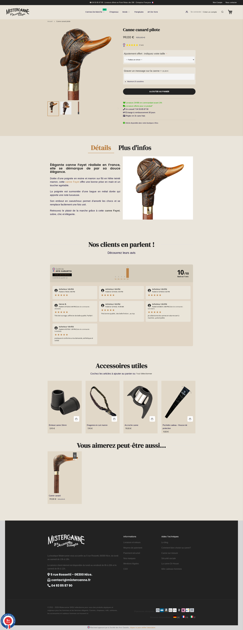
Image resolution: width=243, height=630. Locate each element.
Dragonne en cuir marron (97, 425)
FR (187, 617)
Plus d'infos (135, 148)
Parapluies (139, 12)
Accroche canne (131, 425)
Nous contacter (231, 2)
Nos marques (129, 558)
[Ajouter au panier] (65, 402)
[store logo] (17, 12)
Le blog (164, 542)
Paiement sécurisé (131, 553)
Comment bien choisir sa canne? (176, 548)
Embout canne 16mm (58, 425)
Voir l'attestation (62, 275)
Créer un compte (210, 12)
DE (178, 617)
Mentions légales (131, 564)
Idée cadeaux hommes (171, 569)
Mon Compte (217, 2)
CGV (125, 569)
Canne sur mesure (169, 553)
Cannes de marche (95, 11)
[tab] (101, 148)
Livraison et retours (131, 542)
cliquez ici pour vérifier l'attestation (142, 627)
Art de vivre (153, 12)
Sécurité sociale (168, 558)
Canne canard (54, 496)
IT (194, 617)
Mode (125, 12)
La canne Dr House (170, 564)
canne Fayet (72, 181)
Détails (101, 148)
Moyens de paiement (132, 548)
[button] (53, 108)
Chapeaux (113, 12)
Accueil (50, 21)
